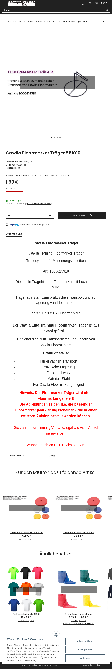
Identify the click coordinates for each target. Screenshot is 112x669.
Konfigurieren (85, 649)
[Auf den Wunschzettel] (100, 37)
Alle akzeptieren (85, 641)
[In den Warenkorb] (8, 29)
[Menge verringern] (9, 215)
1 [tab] (51, 137)
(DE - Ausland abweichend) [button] (39, 203)
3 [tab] (57, 137)
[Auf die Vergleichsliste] (92, 37)
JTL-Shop (96, 665)
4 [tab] (60, 137)
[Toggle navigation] (3, 2)
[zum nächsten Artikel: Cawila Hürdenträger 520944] (103, 21)
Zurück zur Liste (15, 21)
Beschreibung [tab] (14, 233)
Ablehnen (85, 658)
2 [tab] (54, 137)
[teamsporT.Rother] (22, 3)
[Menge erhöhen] (50, 215)
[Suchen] (107, 10)
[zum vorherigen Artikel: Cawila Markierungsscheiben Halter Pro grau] (97, 21)
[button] (82, 3)
